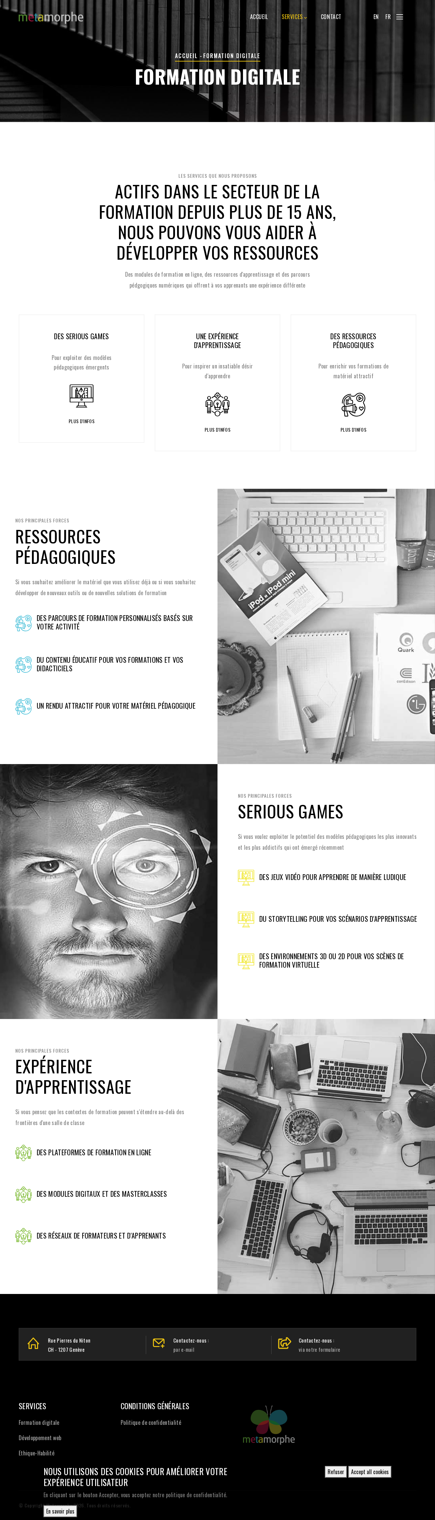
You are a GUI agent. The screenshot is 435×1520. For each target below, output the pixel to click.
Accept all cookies (370, 1472)
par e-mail (183, 1349)
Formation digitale (39, 1422)
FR (388, 17)
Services (292, 17)
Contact (331, 17)
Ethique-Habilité (36, 1453)
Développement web (40, 1438)
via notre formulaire (319, 1349)
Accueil (259, 17)
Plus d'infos (75, 421)
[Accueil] (51, 14)
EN (376, 17)
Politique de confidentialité (151, 1422)
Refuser (336, 1472)
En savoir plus (60, 1511)
